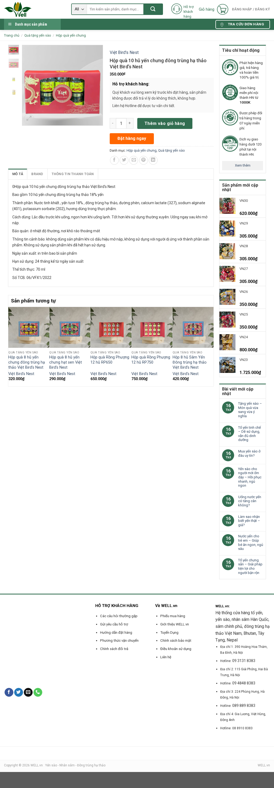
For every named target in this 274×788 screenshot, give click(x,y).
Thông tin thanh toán (73, 174)
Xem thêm (242, 165)
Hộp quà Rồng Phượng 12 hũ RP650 (109, 360)
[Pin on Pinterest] (143, 160)
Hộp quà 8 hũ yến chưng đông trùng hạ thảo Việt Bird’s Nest (26, 362)
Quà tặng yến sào (37, 35)
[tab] (17, 174)
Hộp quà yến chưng (71, 35)
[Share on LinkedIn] (153, 160)
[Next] (211, 346)
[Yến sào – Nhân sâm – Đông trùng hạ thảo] (33, 9)
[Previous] (11, 346)
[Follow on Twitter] (18, 692)
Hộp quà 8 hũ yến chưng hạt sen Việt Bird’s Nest (65, 362)
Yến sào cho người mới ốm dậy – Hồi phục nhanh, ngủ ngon (249, 477)
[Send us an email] (28, 692)
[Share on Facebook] (114, 160)
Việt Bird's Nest (124, 52)
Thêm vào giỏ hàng (164, 123)
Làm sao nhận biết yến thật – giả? (249, 521)
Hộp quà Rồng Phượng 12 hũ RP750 (150, 360)
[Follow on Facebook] (9, 692)
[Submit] (152, 9)
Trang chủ (11, 35)
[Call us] (37, 692)
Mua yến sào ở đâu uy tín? (249, 453)
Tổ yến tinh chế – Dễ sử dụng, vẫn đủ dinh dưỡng (249, 433)
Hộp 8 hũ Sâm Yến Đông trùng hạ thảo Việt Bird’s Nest (190, 362)
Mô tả (17, 174)
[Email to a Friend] (133, 160)
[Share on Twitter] (124, 160)
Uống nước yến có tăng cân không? (249, 501)
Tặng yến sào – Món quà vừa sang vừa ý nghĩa (250, 409)
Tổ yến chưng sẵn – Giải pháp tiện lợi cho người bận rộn (250, 566)
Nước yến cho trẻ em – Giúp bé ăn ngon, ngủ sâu (250, 542)
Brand (37, 174)
